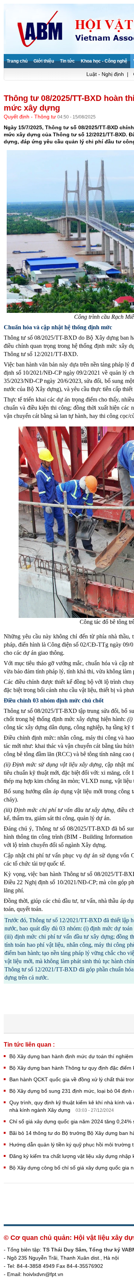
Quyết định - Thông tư (30, 117)
